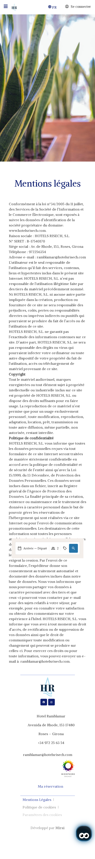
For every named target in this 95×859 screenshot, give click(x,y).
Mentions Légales (37, 799)
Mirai (60, 828)
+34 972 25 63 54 (51, 742)
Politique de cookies (39, 807)
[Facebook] (43, 702)
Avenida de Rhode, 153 (46, 725)
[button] (73, 548)
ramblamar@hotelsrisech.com (47, 754)
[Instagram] (51, 702)
